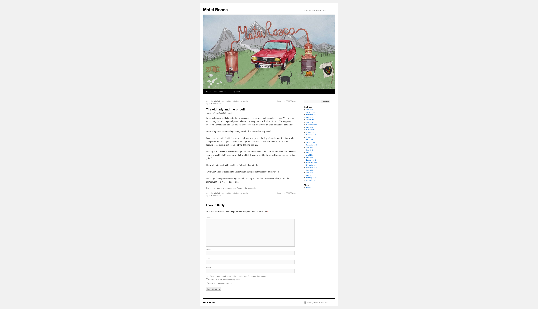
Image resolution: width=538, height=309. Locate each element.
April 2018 (310, 132)
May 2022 (309, 117)
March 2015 (310, 157)
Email (208, 258)
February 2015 (311, 160)
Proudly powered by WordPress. (318, 302)
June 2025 (309, 109)
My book (236, 91)
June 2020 (309, 122)
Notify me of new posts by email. (220, 283)
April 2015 (310, 155)
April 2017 (310, 137)
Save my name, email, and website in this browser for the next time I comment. (239, 276)
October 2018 (310, 130)
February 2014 (311, 177)
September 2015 (311, 145)
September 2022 (311, 114)
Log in (308, 187)
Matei (230, 113)
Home (208, 91)
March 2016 (310, 140)
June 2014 (309, 172)
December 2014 (311, 162)
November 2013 (311, 180)
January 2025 (310, 112)
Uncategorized (230, 188)
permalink (251, 188)
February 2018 (311, 135)
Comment (210, 217)
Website (209, 267)
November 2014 (311, 165)
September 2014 (311, 167)
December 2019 (311, 124)
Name (209, 249)
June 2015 (309, 150)
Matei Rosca (215, 9)
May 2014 (309, 175)
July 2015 (309, 147)
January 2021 (310, 119)
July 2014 (309, 170)
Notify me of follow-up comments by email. (224, 279)
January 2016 (310, 142)
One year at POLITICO (286, 101)
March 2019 (310, 127)
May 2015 (309, 152)
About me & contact (222, 91)
